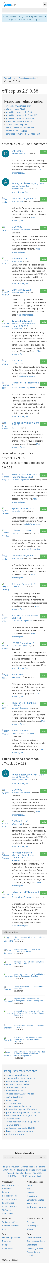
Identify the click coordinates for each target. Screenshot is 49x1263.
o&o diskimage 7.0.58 (15, 109)
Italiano (42, 1166)
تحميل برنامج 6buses (14, 1097)
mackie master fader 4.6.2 (17, 1081)
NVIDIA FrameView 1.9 (23, 643)
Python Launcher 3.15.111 (25, 508)
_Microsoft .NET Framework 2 (25, 383)
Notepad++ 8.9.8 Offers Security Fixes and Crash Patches (29, 963)
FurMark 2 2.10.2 (20, 258)
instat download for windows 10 (20, 1078)
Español (24, 1166)
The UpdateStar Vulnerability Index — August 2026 (29, 938)
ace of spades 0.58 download (19, 121)
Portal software (34, 1237)
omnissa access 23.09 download (20, 1093)
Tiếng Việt (37, 1173)
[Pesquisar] (45, 10)
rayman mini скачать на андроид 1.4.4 (23, 1121)
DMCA (29, 1185)
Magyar (32, 1176)
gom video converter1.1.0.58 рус (20, 118)
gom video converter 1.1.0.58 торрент (23, 134)
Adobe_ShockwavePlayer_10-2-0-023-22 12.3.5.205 (28, 184)
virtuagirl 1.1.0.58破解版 (16, 130)
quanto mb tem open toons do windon (23, 1112)
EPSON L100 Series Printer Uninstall (25, 616)
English (6, 1166)
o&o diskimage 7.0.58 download (20, 127)
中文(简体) (12, 1176)
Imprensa (6, 1241)
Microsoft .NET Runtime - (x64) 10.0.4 (24, 704)
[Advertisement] (24, 48)
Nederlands (22, 1170)
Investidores (7, 1248)
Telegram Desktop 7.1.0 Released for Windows (29, 987)
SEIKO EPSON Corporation (22, 620)
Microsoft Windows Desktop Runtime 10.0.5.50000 (26, 475)
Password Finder (9, 1199)
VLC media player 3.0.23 (24, 198)
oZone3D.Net (17, 261)
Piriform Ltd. (17, 533)
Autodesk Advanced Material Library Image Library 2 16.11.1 (23, 323)
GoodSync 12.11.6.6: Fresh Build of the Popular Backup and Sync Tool (29, 975)
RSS (4, 1229)
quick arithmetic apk (15, 1134)
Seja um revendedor (36, 1241)
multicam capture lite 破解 (17, 1084)
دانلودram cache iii (13, 1125)
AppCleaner (7, 1213)
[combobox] (22, 10)
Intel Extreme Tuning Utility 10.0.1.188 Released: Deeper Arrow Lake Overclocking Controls (29, 1054)
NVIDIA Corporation (19, 646)
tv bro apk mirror (13, 1103)
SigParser (6, 1210)
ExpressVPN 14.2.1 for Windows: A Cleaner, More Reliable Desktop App (28, 1000)
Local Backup (8, 1203)
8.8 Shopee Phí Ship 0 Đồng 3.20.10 (25, 424)
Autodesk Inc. (17, 329)
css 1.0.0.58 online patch (16, 124)
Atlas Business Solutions (21, 230)
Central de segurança (36, 1207)
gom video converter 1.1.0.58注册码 (21, 115)
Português (41, 1170)
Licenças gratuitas (35, 1248)
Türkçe (28, 1173)
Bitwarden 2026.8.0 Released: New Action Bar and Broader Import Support (28, 1040)
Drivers (5, 1192)
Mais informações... (20, 192)
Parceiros (31, 1222)
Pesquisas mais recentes (20, 1071)
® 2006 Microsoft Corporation (23, 388)
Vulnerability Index (10, 1225)
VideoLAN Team (18, 201)
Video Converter (9, 1206)
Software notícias (10, 1222)
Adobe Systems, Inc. (19, 188)
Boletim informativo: (24, 1153)
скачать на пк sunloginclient (19, 1106)
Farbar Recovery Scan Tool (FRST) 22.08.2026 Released (27, 950)
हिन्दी (39, 1176)
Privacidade (32, 1196)
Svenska (19, 1173)
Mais (44, 152)
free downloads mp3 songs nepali (21, 1115)
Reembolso (32, 1203)
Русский (10, 1173)
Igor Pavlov (16, 677)
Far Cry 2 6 (17, 360)
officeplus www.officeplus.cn (18, 106)
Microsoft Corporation (20, 480)
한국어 (13, 1170)
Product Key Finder (10, 1195)
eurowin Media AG (19, 154)
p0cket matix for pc (14, 1090)
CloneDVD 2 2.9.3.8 (21, 289)
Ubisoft (14, 363)
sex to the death (13, 1118)
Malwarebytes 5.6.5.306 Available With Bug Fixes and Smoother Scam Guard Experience (29, 1013)
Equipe (5, 1244)
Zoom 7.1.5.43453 (20, 730)
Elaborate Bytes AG (19, 292)
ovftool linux (11, 1100)
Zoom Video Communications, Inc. (25, 733)
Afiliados (30, 1229)
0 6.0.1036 (17, 226)
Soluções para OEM (35, 1225)
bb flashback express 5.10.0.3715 (20, 1128)
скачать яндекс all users (17, 1075)
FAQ (28, 1189)
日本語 (5, 1170)
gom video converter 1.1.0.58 (19, 112)
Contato (30, 1192)
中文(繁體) (22, 1176)
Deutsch (15, 1166)
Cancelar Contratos (35, 1200)
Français (33, 1166)
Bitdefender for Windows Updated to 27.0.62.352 (29, 1026)
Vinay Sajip (16, 511)
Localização (32, 1244)
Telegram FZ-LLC (18, 587)
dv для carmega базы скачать (19, 1131)
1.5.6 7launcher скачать (16, 1087)
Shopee (14, 428)
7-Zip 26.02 (17, 674)
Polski (32, 1170)
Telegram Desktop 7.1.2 (24, 584)
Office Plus (17, 150)
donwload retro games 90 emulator (22, 1109)
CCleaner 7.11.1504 (21, 530)
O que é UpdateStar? (11, 1237)
